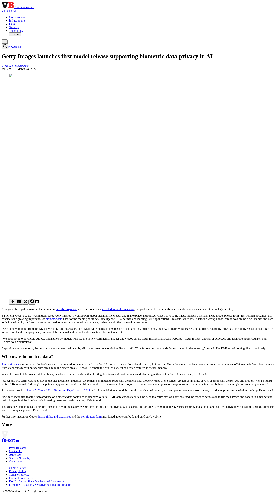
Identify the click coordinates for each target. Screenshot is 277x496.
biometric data (54, 319)
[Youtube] (17, 441)
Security (14, 27)
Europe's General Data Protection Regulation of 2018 (58, 390)
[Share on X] (25, 302)
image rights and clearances (54, 416)
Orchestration (17, 17)
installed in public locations (118, 309)
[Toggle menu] (5, 41)
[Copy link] (12, 302)
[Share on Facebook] (32, 302)
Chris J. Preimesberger (15, 65)
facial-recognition (66, 309)
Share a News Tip (19, 458)
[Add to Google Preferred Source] (37, 302)
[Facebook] (3, 441)
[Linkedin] (13, 441)
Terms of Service (19, 474)
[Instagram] (7, 441)
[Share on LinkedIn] (19, 302)
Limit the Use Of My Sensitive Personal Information (40, 484)
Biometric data (10, 364)
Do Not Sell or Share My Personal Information (37, 481)
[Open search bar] (5, 46)
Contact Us (15, 451)
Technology (16, 30)
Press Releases (17, 447)
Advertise (15, 454)
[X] (10, 441)
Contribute (15, 461)
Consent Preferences (21, 478)
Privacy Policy (17, 471)
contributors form (91, 416)
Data (12, 23)
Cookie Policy (17, 467)
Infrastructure (17, 20)
